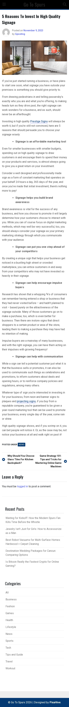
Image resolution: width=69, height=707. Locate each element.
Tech (8, 647)
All (7, 592)
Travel (9, 661)
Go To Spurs (34, 4)
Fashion (10, 606)
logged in (22, 486)
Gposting (20, 34)
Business (11, 599)
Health (9, 620)
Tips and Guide (14, 654)
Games (10, 613)
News (21, 444)
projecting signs (26, 401)
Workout (10, 668)
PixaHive (55, 702)
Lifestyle (11, 627)
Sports (9, 640)
